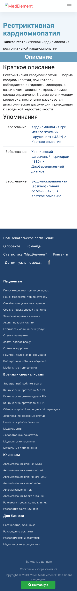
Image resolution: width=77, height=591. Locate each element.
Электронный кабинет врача (22, 383)
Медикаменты (12, 428)
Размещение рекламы (18, 531)
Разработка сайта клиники (20, 508)
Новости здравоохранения (21, 422)
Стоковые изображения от (38, 569)
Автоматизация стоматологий (23, 470)
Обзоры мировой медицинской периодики (31, 409)
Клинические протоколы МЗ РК (24, 390)
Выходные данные (38, 561)
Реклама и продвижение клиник (25, 502)
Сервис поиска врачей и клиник (24, 309)
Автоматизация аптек (17, 489)
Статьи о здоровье (15, 348)
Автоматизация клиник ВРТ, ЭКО (25, 476)
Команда (34, 246)
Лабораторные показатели (21, 435)
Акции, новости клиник (18, 322)
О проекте (11, 246)
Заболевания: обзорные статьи (24, 415)
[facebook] (49, 262)
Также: (9, 42)
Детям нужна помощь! (23, 262)
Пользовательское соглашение (28, 238)
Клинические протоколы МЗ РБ (24, 402)
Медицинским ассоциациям (21, 544)
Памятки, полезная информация (24, 354)
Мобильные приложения (20, 367)
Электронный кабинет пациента (24, 361)
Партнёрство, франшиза (19, 525)
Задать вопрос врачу (17, 341)
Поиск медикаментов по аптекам (25, 296)
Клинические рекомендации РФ (24, 396)
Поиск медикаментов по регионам (26, 290)
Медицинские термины (19, 441)
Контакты (61, 254)
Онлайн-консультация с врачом (24, 303)
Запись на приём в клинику (21, 316)
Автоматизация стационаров (22, 483)
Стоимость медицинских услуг (24, 329)
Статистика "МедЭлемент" (25, 254)
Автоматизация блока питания (23, 496)
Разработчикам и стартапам (21, 537)
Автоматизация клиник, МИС (22, 463)
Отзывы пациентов (15, 335)
